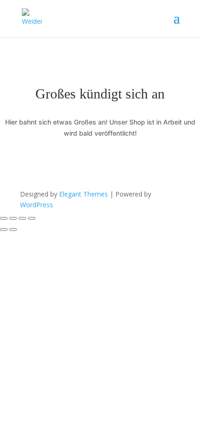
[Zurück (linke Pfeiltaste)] (3, 229)
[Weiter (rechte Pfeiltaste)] (13, 229)
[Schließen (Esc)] (31, 218)
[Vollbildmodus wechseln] (13, 218)
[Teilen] (22, 218)
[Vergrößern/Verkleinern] (3, 218)
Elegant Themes (83, 194)
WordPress (36, 204)
